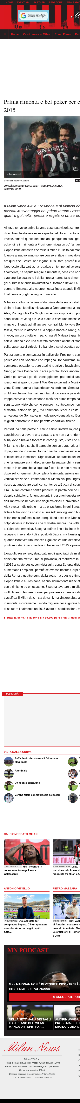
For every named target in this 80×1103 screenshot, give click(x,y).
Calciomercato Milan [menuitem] (36, 34)
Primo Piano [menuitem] (63, 34)
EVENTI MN (23, 2)
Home (9, 2)
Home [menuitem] (15, 34)
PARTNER (39, 2)
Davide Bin (12, 189)
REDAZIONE (56, 2)
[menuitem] (5, 34)
